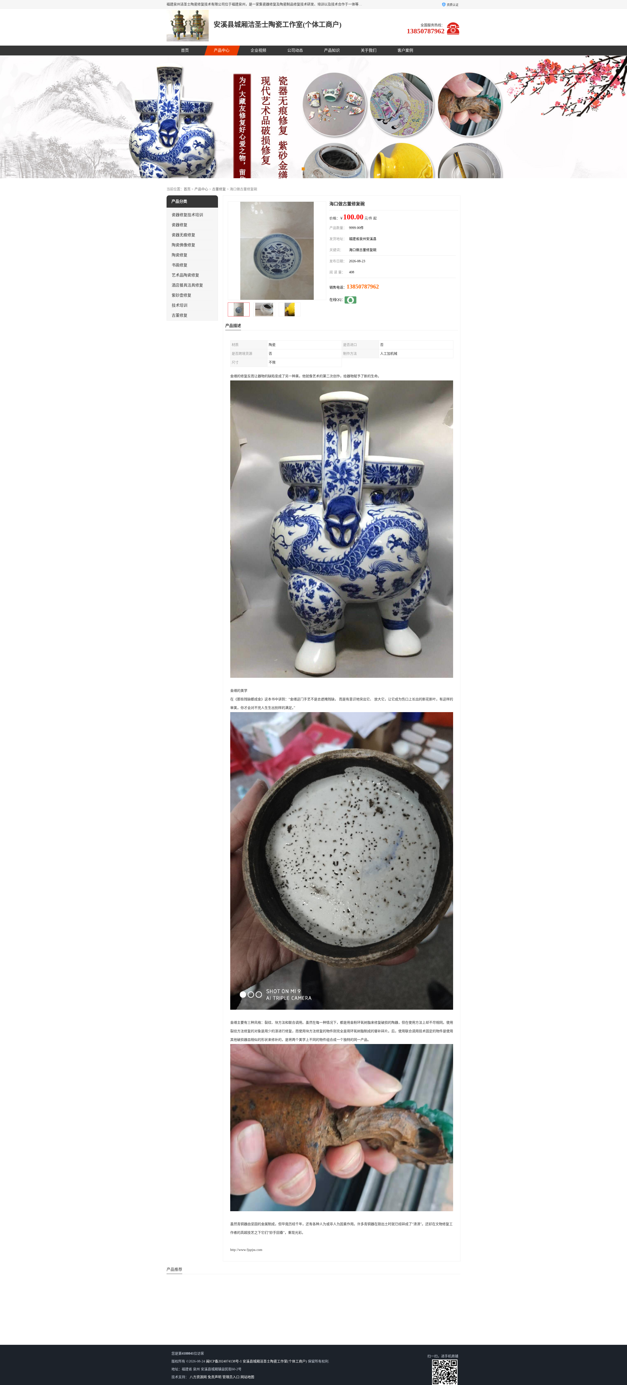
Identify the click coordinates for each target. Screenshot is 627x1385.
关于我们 (368, 50)
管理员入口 (231, 1377)
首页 (185, 50)
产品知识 (332, 50)
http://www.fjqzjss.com (246, 1250)
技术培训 (179, 305)
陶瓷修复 (179, 255)
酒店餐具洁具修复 (187, 285)
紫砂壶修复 (181, 295)
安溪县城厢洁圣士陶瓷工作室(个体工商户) (275, 1361)
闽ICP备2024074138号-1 (224, 1361)
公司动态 (295, 50)
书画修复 (179, 265)
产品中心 (221, 50)
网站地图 (247, 1377)
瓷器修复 (179, 225)
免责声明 (214, 1377)
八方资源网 (198, 1377)
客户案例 (405, 50)
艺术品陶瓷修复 (185, 275)
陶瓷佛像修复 (183, 245)
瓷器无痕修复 (183, 235)
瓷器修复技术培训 (187, 215)
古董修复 (219, 189)
